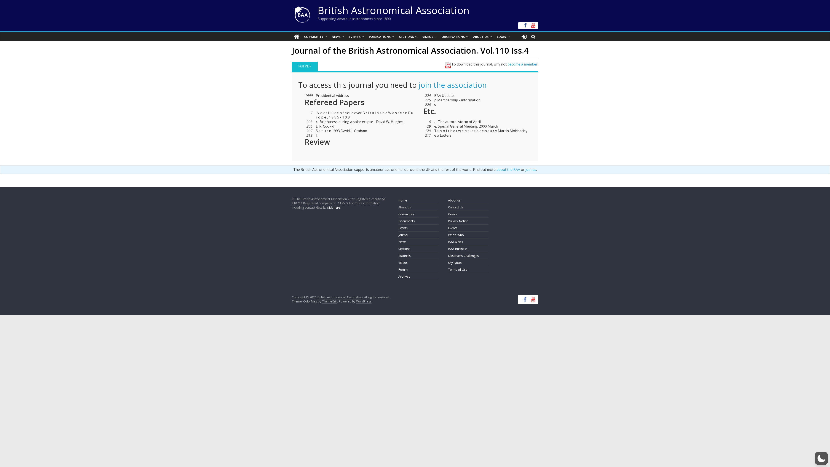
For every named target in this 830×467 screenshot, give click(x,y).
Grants (452, 214)
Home (402, 200)
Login (501, 37)
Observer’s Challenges (463, 256)
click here (333, 207)
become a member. (523, 64)
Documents (406, 221)
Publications (380, 37)
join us (530, 169)
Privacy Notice (458, 221)
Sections (406, 37)
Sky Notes (455, 263)
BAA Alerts (455, 242)
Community (313, 37)
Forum (403, 269)
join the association (453, 85)
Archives (404, 276)
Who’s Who (456, 235)
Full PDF (304, 66)
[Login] (524, 36)
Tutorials (404, 256)
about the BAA (508, 169)
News (336, 37)
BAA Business (458, 249)
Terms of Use (457, 269)
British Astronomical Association (393, 10)
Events (355, 37)
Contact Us (456, 207)
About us (404, 207)
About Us (480, 37)
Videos (427, 37)
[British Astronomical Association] (297, 36)
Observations (453, 37)
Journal (403, 235)
